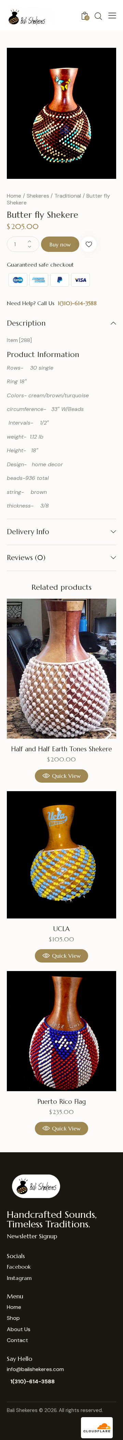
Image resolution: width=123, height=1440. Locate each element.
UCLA (61, 929)
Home (14, 195)
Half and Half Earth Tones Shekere (61, 749)
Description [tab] (26, 323)
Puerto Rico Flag (61, 1101)
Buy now (60, 244)
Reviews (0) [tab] (26, 557)
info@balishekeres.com (35, 1369)
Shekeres (38, 195)
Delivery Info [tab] (28, 531)
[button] (112, 15)
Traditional (67, 195)
